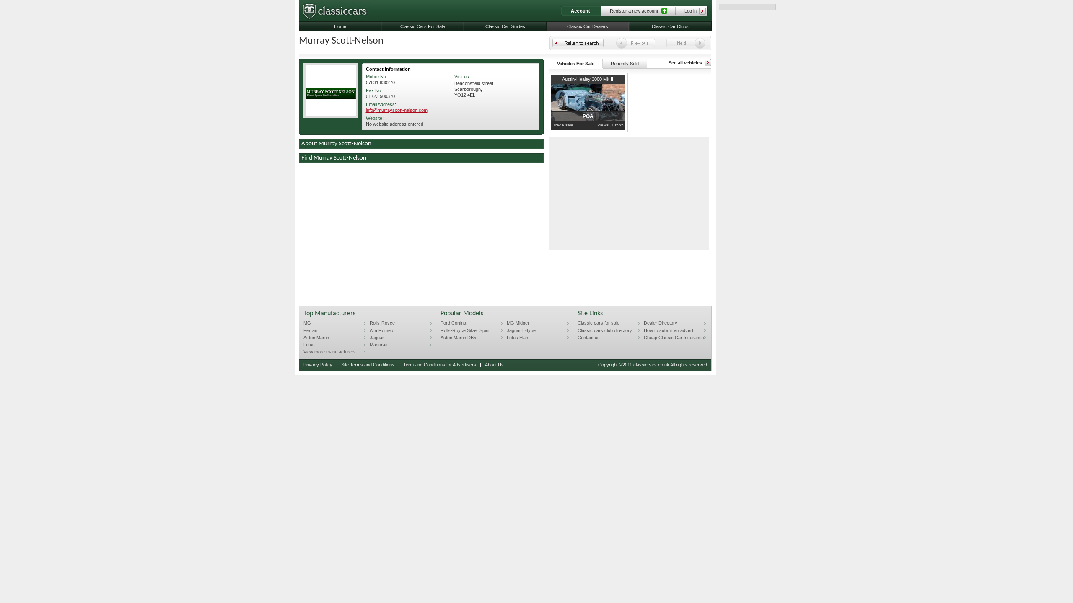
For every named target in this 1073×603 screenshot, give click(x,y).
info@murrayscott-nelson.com (397, 110)
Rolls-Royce (382, 322)
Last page (578, 43)
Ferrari (310, 330)
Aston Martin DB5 (458, 337)
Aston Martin (316, 337)
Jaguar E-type (521, 330)
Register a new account (634, 10)
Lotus (309, 344)
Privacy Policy (317, 364)
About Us (494, 364)
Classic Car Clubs (670, 26)
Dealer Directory (660, 322)
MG (307, 322)
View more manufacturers (329, 351)
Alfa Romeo (381, 330)
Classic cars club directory (605, 330)
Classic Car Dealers (587, 26)
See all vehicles (685, 62)
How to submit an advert (668, 330)
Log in (690, 10)
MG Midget (518, 322)
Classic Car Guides (505, 26)
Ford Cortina (453, 322)
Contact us (589, 337)
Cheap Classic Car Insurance (674, 337)
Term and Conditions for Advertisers (439, 364)
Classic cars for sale (598, 322)
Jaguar (377, 337)
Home (340, 26)
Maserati (378, 344)
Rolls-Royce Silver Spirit (465, 330)
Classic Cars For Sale (422, 26)
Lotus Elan (517, 337)
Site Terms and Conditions (367, 364)
